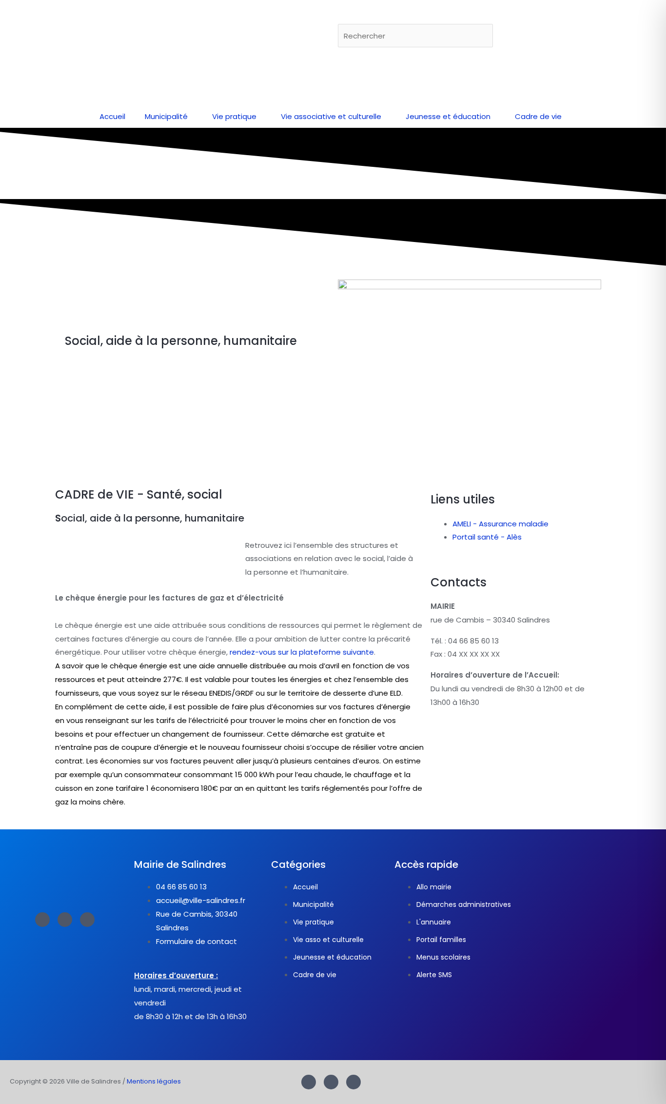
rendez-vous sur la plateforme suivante (302, 652)
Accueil (112, 116)
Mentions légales (154, 1081)
